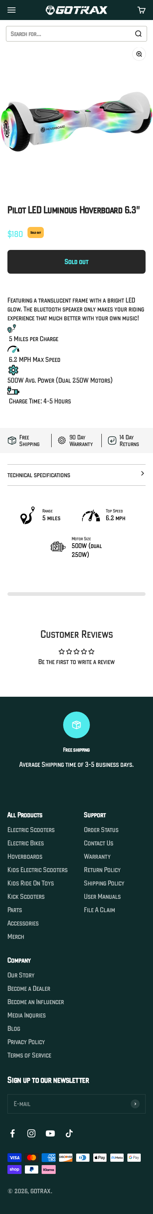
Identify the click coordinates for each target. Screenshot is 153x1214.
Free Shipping (29, 440)
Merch (15, 936)
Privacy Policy (26, 1041)
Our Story (21, 975)
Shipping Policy (104, 883)
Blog (13, 1028)
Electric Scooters (31, 829)
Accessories (23, 923)
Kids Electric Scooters (37, 869)
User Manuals (102, 896)
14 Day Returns (129, 440)
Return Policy (102, 869)
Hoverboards (24, 856)
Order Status (101, 829)
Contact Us (98, 843)
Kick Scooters (26, 896)
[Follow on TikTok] (69, 1133)
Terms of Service (29, 1055)
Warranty (97, 856)
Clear (121, 34)
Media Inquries (26, 1015)
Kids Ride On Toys (30, 883)
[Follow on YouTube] (50, 1133)
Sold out (76, 261)
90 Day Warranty (81, 440)
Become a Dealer (28, 988)
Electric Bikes (25, 843)
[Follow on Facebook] (12, 1133)
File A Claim (99, 909)
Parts (14, 909)
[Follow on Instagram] (31, 1133)
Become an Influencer (35, 1001)
